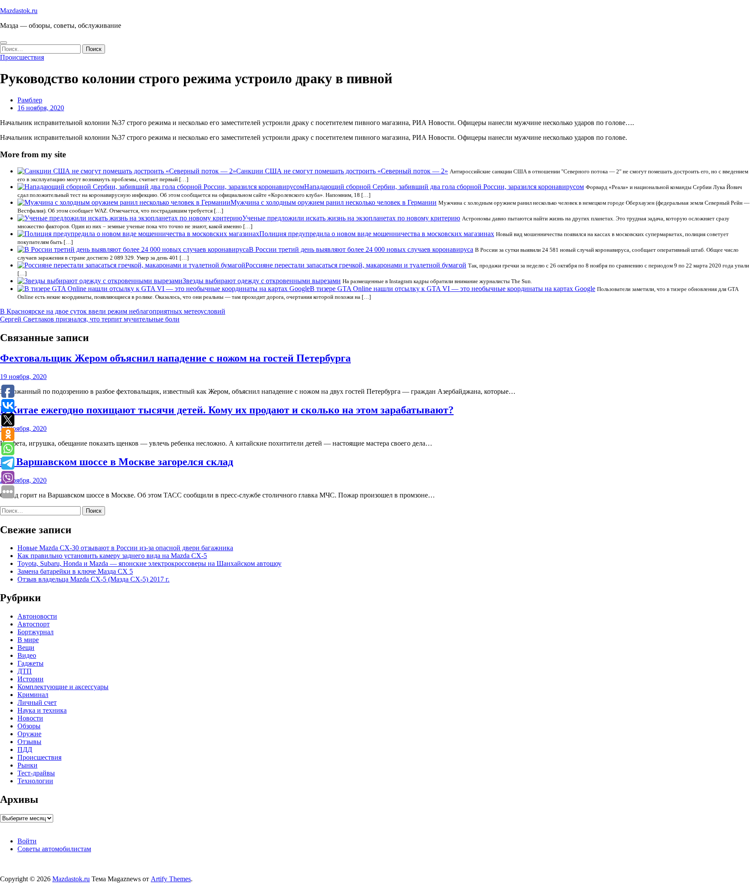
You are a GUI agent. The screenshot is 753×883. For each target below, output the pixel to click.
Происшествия (22, 57)
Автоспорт (33, 624)
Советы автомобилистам (54, 849)
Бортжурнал (35, 632)
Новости (30, 718)
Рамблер (29, 100)
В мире (28, 639)
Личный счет (37, 702)
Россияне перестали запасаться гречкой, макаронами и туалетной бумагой (355, 265)
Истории (30, 679)
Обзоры (29, 726)
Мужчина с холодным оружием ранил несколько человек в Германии (334, 202)
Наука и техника (42, 710)
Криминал (32, 694)
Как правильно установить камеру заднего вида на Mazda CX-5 (112, 555)
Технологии (35, 781)
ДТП (24, 671)
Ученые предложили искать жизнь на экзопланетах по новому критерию (351, 218)
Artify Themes (171, 879)
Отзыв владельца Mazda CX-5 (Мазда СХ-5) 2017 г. (93, 579)
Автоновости (37, 616)
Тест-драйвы (36, 773)
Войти (27, 841)
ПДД (24, 749)
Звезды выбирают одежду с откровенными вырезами (262, 280)
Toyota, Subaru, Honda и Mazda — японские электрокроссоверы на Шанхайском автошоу (149, 563)
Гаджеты (30, 663)
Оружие (29, 734)
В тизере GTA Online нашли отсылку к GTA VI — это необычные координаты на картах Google (452, 288)
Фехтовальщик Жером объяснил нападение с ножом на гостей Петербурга (175, 358)
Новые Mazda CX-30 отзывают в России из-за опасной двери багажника (125, 547)
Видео (26, 655)
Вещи (25, 647)
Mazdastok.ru (18, 10)
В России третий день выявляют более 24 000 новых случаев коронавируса (361, 249)
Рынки (27, 765)
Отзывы (29, 741)
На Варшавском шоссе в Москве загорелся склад (116, 461)
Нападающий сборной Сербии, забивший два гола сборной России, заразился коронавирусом (444, 186)
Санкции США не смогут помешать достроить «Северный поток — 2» (342, 171)
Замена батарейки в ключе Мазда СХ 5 (75, 571)
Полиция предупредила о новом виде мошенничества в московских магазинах (376, 233)
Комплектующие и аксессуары (63, 686)
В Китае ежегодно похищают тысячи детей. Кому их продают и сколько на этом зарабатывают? (227, 410)
